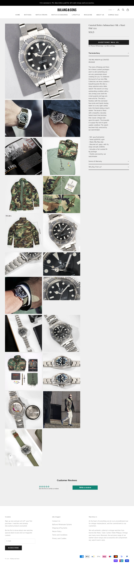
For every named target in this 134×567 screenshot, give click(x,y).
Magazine (88, 15)
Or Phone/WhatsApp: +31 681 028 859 (102, 46)
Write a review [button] (85, 488)
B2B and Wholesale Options (62, 524)
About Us (100, 15)
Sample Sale (113, 15)
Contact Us (56, 521)
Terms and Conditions (59, 535)
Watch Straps (41, 15)
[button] (109, 53)
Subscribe (13, 548)
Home (17, 15)
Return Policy (57, 531)
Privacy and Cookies (59, 538)
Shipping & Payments (59, 528)
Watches (27, 15)
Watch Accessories (59, 15)
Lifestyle (76, 15)
